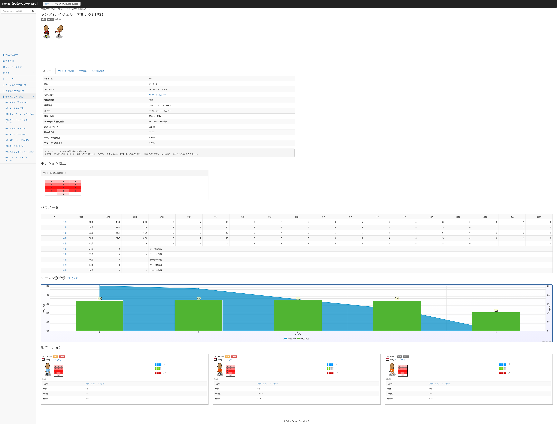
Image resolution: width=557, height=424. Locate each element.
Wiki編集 (83, 71)
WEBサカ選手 (11, 55)
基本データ (48, 71)
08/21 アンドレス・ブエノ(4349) (18, 159)
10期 (64, 270)
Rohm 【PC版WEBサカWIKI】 (20, 3)
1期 (65, 222)
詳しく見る (72, 278)
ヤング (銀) (227, 359)
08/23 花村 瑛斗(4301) (17, 102)
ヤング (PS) (55, 359)
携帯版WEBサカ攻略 (14, 90)
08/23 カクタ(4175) (14, 108)
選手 (47, 4)
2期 (65, 227)
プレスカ (9, 79)
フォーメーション (13, 67)
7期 (65, 254)
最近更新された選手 (14, 96)
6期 (65, 249)
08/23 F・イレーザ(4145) (17, 140)
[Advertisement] (18, 33)
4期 (65, 238)
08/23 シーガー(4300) (16, 134)
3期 (65, 233)
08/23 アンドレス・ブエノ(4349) (18, 121)
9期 (65, 265)
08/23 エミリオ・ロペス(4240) (20, 152)
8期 (65, 259)
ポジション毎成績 (66, 71)
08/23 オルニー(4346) (16, 128)
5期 (65, 243)
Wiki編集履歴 (98, 71)
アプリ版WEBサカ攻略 (15, 84)
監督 (7, 73)
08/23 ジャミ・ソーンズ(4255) (20, 114)
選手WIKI (9, 61)
